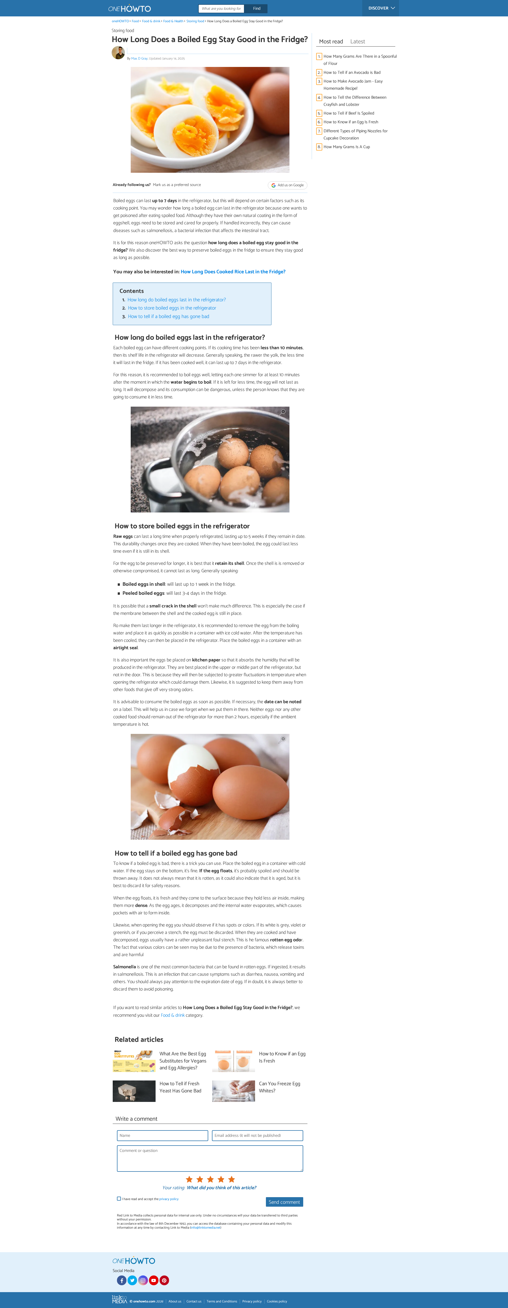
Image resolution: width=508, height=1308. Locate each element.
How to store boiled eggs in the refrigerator (172, 308)
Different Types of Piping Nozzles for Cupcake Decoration (356, 135)
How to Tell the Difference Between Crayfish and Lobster (355, 101)
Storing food (195, 21)
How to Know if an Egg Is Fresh (351, 122)
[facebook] (121, 1280)
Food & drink (151, 21)
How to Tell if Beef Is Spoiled (349, 113)
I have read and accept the (150, 1199)
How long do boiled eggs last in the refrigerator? (177, 300)
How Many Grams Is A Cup (347, 147)
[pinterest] (164, 1280)
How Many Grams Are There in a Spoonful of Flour (360, 60)
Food (135, 21)
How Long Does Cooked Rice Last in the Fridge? (233, 272)
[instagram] (143, 1280)
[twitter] (132, 1280)
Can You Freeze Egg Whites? (279, 1087)
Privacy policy (252, 1302)
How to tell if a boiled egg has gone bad (168, 316)
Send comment (284, 1202)
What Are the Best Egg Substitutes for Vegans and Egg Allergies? (183, 1061)
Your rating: (173, 1188)
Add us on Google (290, 185)
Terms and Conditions (222, 1302)
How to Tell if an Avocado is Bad (352, 72)
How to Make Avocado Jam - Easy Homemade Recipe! (353, 85)
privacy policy (169, 1199)
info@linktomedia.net (205, 1227)
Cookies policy (277, 1302)
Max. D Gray (139, 58)
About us (175, 1302)
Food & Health (173, 21)
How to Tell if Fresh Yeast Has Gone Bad (180, 1087)
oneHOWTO (120, 21)
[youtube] (153, 1280)
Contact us (194, 1302)
